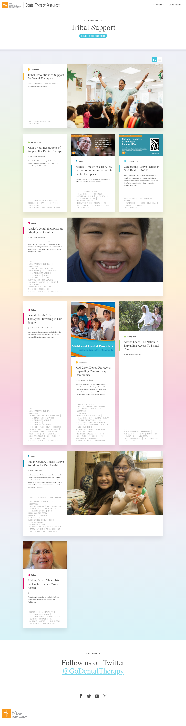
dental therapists (84, 418)
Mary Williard (34, 280)
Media (90, 196)
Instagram (105, 696)
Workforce (93, 438)
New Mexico (81, 431)
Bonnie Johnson (37, 415)
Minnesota (100, 429)
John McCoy (97, 194)
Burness (31, 612)
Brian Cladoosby (54, 506)
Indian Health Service (37, 515)
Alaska (79, 191)
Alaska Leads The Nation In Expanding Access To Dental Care (141, 345)
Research (100, 434)
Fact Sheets (99, 422)
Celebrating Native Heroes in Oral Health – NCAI (141, 168)
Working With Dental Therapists (90, 441)
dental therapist (92, 191)
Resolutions (52, 203)
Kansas (79, 425)
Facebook (81, 696)
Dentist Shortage (36, 277)
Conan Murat (33, 271)
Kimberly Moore (37, 429)
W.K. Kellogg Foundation (38, 289)
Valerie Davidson (37, 438)
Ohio (90, 431)
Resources (158, 4)
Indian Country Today (37, 513)
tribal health (100, 203)
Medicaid (104, 425)
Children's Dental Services (88, 415)
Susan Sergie (33, 434)
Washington (83, 207)
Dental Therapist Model (38, 273)
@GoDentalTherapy (93, 671)
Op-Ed (92, 198)
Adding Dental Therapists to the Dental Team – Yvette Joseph (45, 584)
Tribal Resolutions (42, 121)
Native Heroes (82, 198)
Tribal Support (35, 123)
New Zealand (47, 280)
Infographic (33, 203)
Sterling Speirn (54, 527)
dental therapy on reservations (42, 201)
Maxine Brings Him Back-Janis (41, 520)
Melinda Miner (84, 427)
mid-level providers (85, 429)
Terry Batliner (36, 529)
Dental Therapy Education (39, 425)
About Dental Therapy (86, 404)
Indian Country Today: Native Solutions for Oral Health (46, 463)
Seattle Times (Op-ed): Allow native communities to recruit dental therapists (94, 170)
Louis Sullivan (34, 518)
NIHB (30, 121)
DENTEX (47, 275)
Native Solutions (35, 522)
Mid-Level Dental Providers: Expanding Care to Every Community (93, 371)
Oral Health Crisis (36, 527)
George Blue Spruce (36, 511)
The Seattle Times (84, 203)
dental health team (46, 612)
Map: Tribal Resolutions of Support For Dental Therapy (45, 149)
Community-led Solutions (41, 268)
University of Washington (39, 287)
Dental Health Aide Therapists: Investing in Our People (45, 319)
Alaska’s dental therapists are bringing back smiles (45, 230)
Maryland (94, 425)
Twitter (89, 696)
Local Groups (175, 4)
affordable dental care (86, 406)
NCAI (143, 203)
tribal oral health (84, 205)
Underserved (98, 436)
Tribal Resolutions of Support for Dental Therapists (46, 76)
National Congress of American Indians (138, 199)
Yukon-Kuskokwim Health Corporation (45, 291)
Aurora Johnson (37, 506)
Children (82, 413)
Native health (102, 196)
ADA (51, 497)
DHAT (48, 277)
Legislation (81, 196)
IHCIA (50, 511)
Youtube (97, 696)
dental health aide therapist (41, 418)
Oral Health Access (84, 201)
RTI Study (51, 282)
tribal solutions (35, 436)
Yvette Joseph (49, 623)
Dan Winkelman (52, 415)
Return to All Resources (93, 36)
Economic (57, 427)
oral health (152, 203)
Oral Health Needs (49, 431)
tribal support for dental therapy (44, 207)
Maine (128, 436)
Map (42, 203)
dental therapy (82, 194)
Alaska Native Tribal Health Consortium (40, 265)
